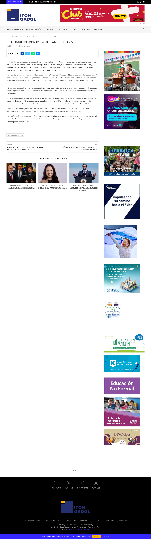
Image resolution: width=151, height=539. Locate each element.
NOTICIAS (18, 37)
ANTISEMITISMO (63, 29)
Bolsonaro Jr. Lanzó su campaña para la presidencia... (21, 187)
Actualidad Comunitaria (14, 29)
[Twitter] (138, 2)
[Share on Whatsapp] (33, 53)
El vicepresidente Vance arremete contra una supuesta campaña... (84, 188)
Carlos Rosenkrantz (15, 135)
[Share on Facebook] (22, 53)
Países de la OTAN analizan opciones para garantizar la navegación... (55, 2)
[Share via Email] (38, 53)
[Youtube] (144, 2)
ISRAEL (75, 29)
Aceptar (97, 536)
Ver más (106, 536)
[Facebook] (135, 2)
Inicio (8, 37)
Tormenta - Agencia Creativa (78, 529)
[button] (25, 2)
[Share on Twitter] (27, 53)
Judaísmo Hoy (98, 29)
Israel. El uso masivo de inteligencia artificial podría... (52, 187)
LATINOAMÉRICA (50, 29)
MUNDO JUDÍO (86, 29)
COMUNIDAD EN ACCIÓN (33, 29)
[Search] (143, 29)
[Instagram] (140, 2)
